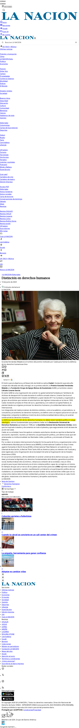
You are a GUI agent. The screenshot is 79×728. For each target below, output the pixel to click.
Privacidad (37, 710)
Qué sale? (4, 174)
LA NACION (6, 274)
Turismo (3, 152)
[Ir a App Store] (8, 700)
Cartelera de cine (6, 177)
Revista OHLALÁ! (6, 211)
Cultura (3, 106)
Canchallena (4, 142)
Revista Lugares (6, 216)
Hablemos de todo (7, 115)
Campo (3, 74)
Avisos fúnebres (6, 192)
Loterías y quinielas (7, 162)
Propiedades (5, 76)
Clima (2, 56)
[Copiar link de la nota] (3, 373)
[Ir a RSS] (3, 688)
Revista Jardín (5, 223)
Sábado (3, 201)
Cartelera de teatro (7, 179)
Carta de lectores (6, 196)
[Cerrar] (35, 38)
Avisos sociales (6, 194)
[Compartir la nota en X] (5, 376)
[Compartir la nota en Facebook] (3, 376)
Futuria (3, 69)
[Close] (3, 574)
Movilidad (4, 81)
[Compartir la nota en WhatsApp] (5, 370)
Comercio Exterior (7, 78)
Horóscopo (4, 157)
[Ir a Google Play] (8, 695)
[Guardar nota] (3, 366)
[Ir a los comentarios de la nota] (5, 366)
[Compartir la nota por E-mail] (8, 376)
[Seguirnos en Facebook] (3, 669)
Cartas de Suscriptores (9, 128)
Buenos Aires (5, 98)
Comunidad (4, 108)
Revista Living (5, 219)
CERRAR (3, 1)
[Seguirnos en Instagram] (3, 682)
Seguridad (4, 101)
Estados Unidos (6, 91)
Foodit (4, 28)
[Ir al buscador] (4, 10)
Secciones (6, 25)
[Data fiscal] (3, 724)
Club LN (5, 32)
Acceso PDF (4, 187)
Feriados (3, 160)
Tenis (2, 140)
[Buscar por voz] (76, 42)
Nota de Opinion (8, 481)
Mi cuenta (6, 35)
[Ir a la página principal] (39, 19)
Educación (4, 103)
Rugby (2, 137)
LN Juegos (4, 150)
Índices (3, 83)
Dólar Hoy (4, 71)
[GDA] (8, 717)
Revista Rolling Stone (8, 221)
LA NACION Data (6, 59)
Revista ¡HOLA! (5, 214)
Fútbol (2, 135)
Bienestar (3, 110)
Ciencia (3, 113)
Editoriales (4, 123)
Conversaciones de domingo (11, 199)
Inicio (4, 22)
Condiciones (28, 710)
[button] (39, 153)
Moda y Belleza (6, 167)
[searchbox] (38, 42)
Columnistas (5, 125)
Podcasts (3, 164)
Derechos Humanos (12, 484)
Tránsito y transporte (8, 54)
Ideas (2, 204)
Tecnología (4, 155)
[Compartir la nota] (3, 370)
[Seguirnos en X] (3, 675)
